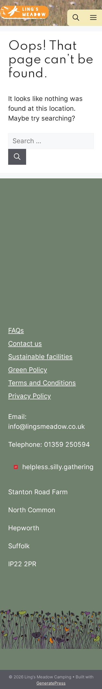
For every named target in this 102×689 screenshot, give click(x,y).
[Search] (17, 157)
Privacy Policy (29, 396)
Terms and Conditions (42, 383)
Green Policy (27, 370)
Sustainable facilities (40, 357)
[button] (76, 18)
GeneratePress (51, 683)
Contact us (25, 344)
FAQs (16, 330)
